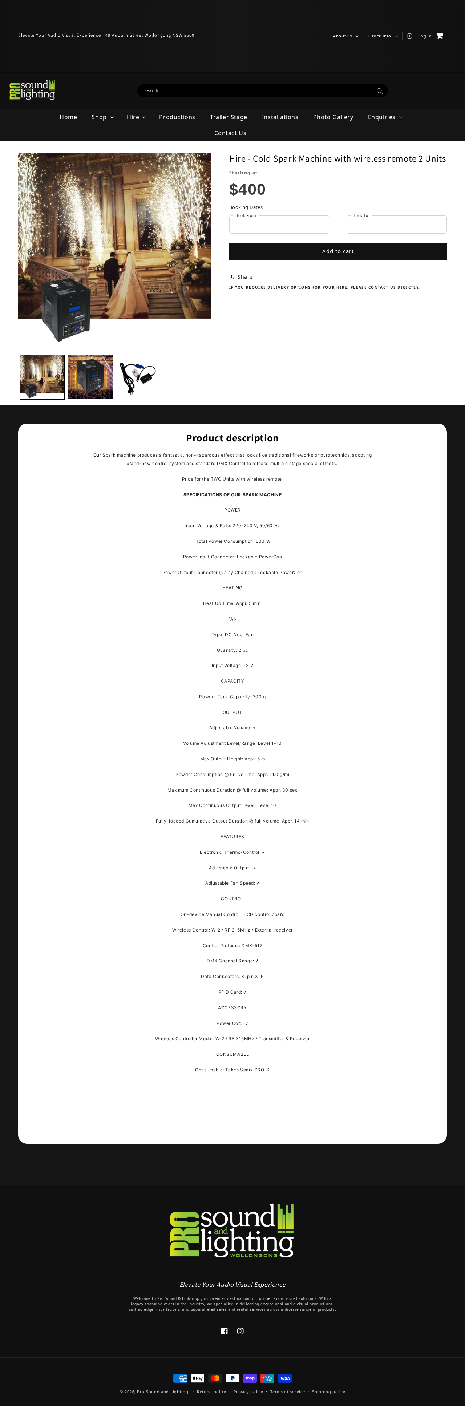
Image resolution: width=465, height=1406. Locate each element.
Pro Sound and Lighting (162, 1391)
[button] (345, 36)
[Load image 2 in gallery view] (90, 377)
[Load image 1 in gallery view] (42, 377)
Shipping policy (328, 1391)
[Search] (380, 91)
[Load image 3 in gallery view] (138, 377)
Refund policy (211, 1391)
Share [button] (245, 276)
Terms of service (287, 1391)
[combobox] (262, 90)
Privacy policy (248, 1391)
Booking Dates (246, 207)
